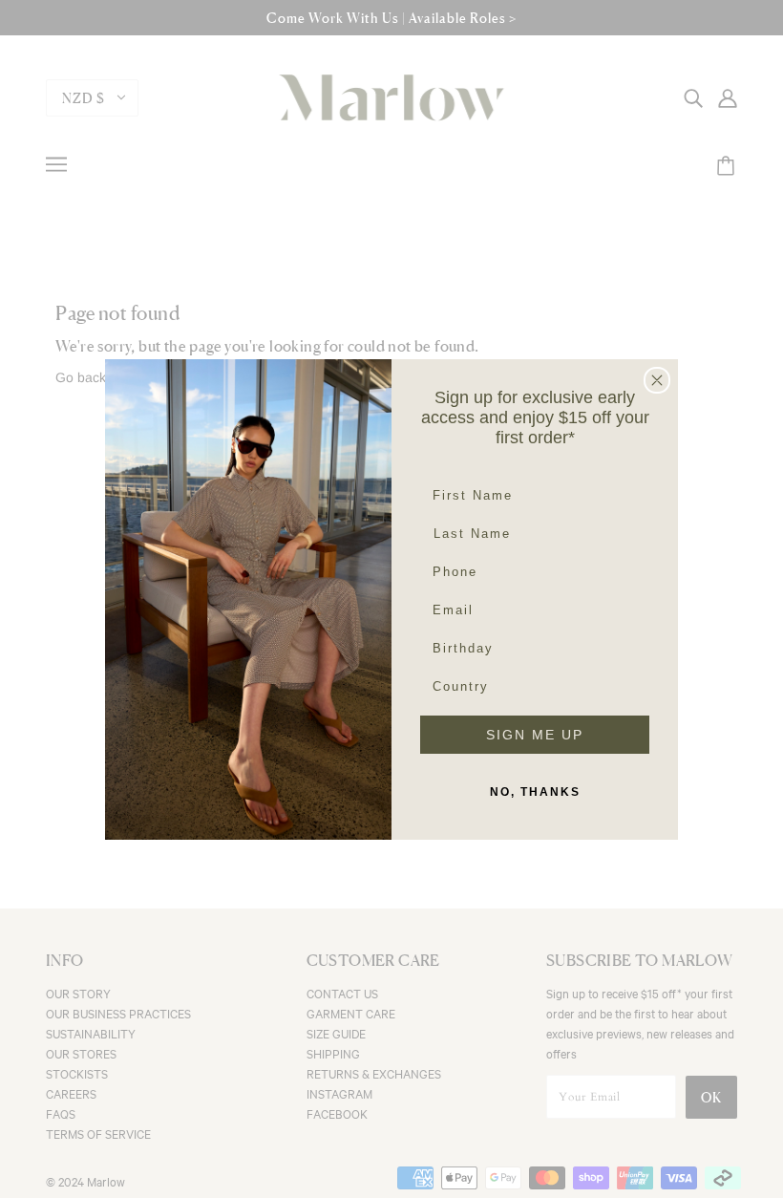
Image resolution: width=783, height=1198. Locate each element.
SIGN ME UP (534, 734)
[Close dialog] (656, 380)
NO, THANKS (535, 792)
